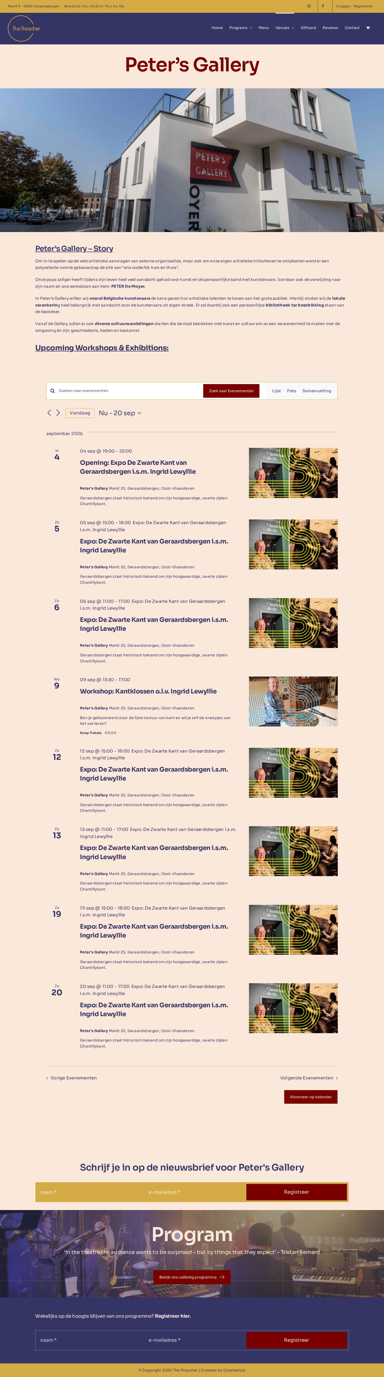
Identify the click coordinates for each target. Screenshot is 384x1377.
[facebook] (325, 6)
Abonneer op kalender (311, 1097)
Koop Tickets (91, 733)
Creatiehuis (234, 1370)
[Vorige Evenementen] (49, 413)
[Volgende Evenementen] (58, 413)
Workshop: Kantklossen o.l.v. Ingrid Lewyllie (148, 691)
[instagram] (311, 6)
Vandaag (80, 413)
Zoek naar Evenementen (231, 391)
